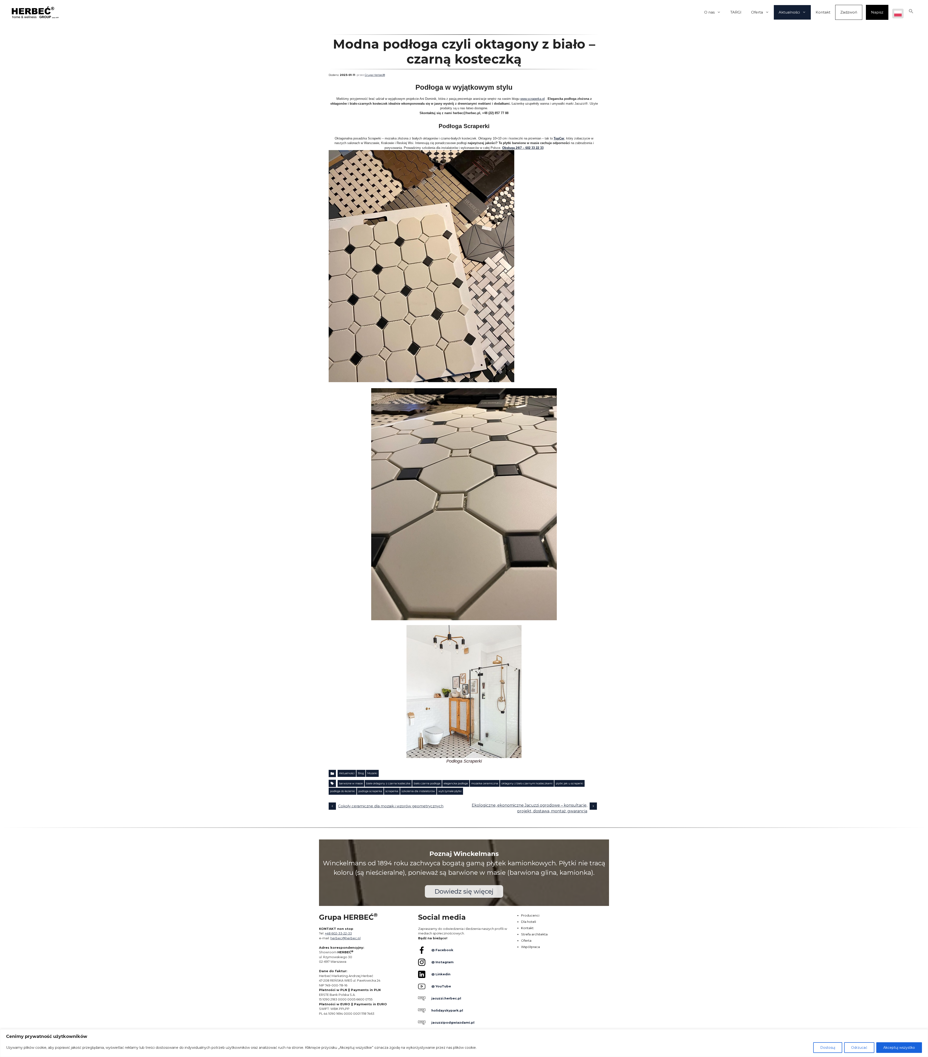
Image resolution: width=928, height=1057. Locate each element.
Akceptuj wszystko (899, 1047)
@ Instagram (442, 962)
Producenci (530, 915)
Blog (361, 773)
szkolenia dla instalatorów (418, 791)
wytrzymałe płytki (450, 791)
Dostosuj (827, 1047)
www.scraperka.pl (532, 99)
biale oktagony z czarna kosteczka (388, 783)
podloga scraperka (370, 791)
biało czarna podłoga (427, 783)
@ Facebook (442, 950)
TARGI (735, 12)
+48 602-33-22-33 (338, 933)
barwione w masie (351, 783)
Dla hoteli (528, 922)
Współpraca (530, 947)
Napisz (877, 12)
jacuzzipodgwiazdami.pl (452, 1022)
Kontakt (823, 12)
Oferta (757, 12)
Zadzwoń (848, 12)
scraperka (391, 791)
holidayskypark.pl (447, 1010)
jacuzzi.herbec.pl (446, 998)
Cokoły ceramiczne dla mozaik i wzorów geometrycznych (390, 806)
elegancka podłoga (456, 783)
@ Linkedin (440, 974)
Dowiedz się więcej (464, 891)
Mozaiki (372, 773)
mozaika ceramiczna (484, 783)
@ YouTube (441, 986)
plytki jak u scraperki (569, 783)
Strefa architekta (534, 934)
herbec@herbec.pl (345, 938)
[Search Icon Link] (911, 12)
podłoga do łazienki (342, 791)
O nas (709, 12)
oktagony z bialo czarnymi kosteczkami (526, 783)
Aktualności (789, 12)
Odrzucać (859, 1047)
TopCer (559, 138)
